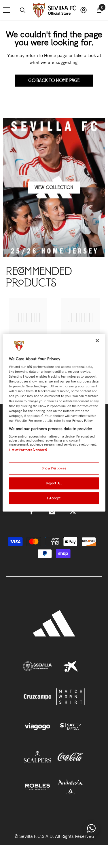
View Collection (54, 187)
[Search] (22, 10)
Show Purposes (54, 468)
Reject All (54, 483)
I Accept (54, 498)
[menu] (6, 10)
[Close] (97, 340)
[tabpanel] (27, 328)
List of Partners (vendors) (28, 450)
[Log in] (83, 10)
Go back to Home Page (54, 80)
